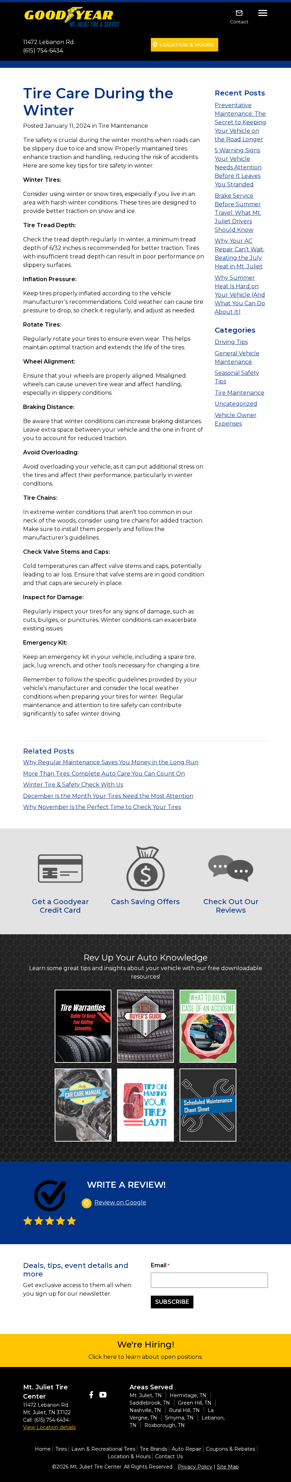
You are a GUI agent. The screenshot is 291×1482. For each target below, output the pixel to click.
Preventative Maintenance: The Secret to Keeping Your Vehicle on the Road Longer (240, 122)
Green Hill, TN (195, 1403)
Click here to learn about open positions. (145, 1357)
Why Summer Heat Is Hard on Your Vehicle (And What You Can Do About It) (240, 294)
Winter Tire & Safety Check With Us (73, 784)
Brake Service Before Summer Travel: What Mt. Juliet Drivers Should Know (238, 212)
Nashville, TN (145, 1410)
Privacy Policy (195, 1467)
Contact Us (169, 1456)
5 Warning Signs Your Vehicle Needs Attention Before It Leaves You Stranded (238, 167)
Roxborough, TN (164, 1425)
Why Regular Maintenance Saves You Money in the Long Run (110, 762)
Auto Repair (186, 1449)
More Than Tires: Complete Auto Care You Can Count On (104, 773)
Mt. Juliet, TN (146, 1395)
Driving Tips (231, 342)
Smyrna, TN (179, 1418)
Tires (61, 1449)
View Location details (49, 1427)
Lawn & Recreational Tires (103, 1449)
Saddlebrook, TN (150, 1403)
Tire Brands (153, 1449)
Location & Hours (187, 45)
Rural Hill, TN (184, 1410)
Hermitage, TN (188, 1395)
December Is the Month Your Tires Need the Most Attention (108, 796)
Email (160, 1265)
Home (43, 1449)
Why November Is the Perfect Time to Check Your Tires (102, 807)
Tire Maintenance (239, 392)
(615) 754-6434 (43, 50)
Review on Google (120, 1202)
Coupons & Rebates (230, 1449)
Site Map (228, 1467)
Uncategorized (236, 403)
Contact (239, 21)
